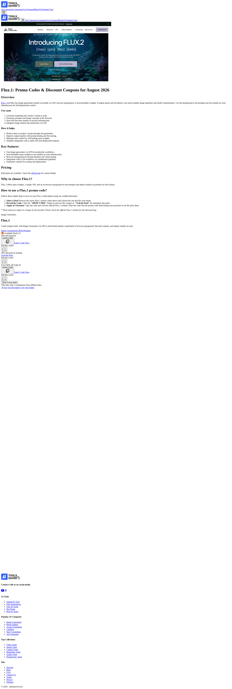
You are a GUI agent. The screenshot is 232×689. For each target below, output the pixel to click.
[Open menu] (3, 12)
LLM (18, 230)
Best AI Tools (12, 611)
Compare (5, 309)
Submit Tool (48, 9)
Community (18, 9)
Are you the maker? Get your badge (17, 287)
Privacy (9, 680)
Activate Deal (7, 255)
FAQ (41, 9)
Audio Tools (11, 654)
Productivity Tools (14, 657)
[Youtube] (2, 591)
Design (31, 366)
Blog (36, 9)
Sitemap (9, 682)
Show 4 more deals (9, 282)
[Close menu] (23, 20)
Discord (9, 667)
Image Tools (11, 647)
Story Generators (13, 632)
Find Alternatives (13, 604)
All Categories (7, 9)
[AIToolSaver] (11, 7)
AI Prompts (25, 230)
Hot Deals (10, 609)
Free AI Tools (12, 607)
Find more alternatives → (12, 557)
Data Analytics (12, 549)
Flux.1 (4, 103)
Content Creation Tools (41, 438)
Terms (9, 677)
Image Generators (8, 230)
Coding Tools (12, 649)
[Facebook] (6, 591)
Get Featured (28, 9)
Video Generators (23, 438)
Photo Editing (12, 624)
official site (35, 173)
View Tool (6, 369)
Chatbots (10, 629)
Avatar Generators (14, 627)
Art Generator (7, 366)
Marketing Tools (13, 652)
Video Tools (11, 645)
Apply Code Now (21, 243)
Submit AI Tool (13, 602)
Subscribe (31, 574)
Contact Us (11, 675)
